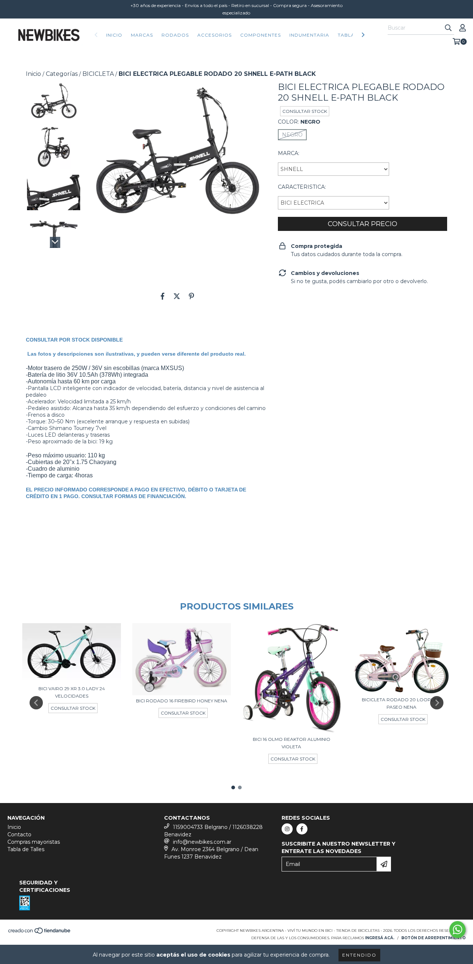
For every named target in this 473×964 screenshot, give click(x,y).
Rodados (175, 35)
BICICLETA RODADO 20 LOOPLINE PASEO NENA (401, 703)
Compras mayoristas (33, 842)
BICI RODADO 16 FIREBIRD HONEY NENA (181, 700)
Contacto (19, 834)
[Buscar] (448, 28)
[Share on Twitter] (176, 296)
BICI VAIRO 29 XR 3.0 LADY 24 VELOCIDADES (71, 692)
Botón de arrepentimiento (433, 938)
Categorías (62, 73)
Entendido (359, 955)
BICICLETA (98, 73)
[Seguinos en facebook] (301, 828)
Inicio (114, 35)
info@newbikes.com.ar (202, 842)
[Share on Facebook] (162, 296)
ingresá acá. (379, 938)
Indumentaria (309, 35)
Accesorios (214, 35)
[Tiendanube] (39, 933)
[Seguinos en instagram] (287, 828)
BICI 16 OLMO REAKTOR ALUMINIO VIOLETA (291, 742)
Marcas (142, 35)
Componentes (260, 35)
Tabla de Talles (25, 849)
